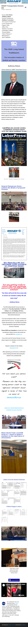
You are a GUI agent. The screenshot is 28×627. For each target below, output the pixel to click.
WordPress (23, 624)
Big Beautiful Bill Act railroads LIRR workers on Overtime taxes (14, 264)
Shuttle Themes (11, 624)
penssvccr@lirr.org (14, 397)
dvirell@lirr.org (18, 334)
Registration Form (14, 348)
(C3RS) (16, 603)
